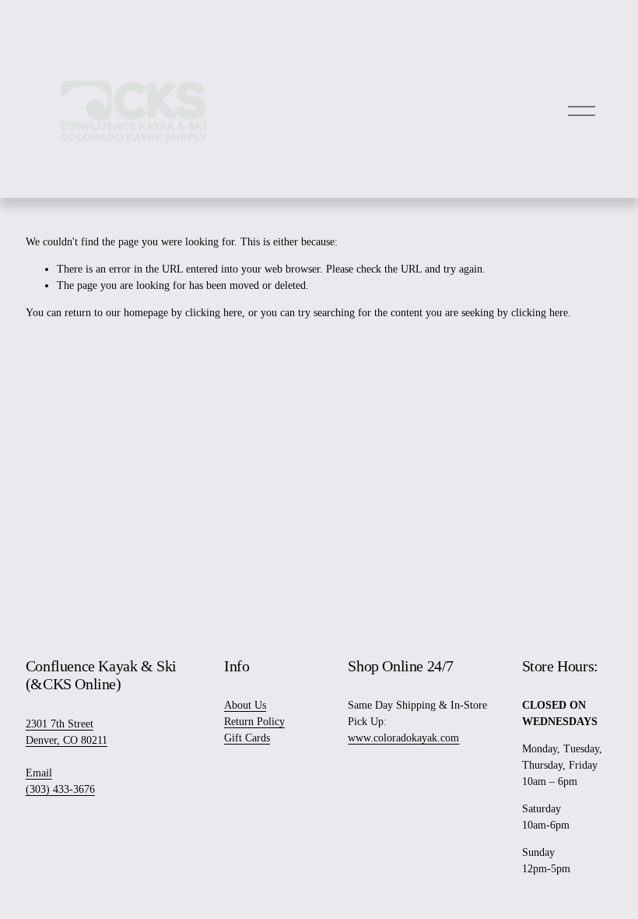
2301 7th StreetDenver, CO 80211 (66, 732)
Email (39, 773)
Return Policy (254, 721)
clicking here (213, 313)
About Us (245, 705)
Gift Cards (247, 738)
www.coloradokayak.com (403, 738)
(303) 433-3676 (60, 789)
